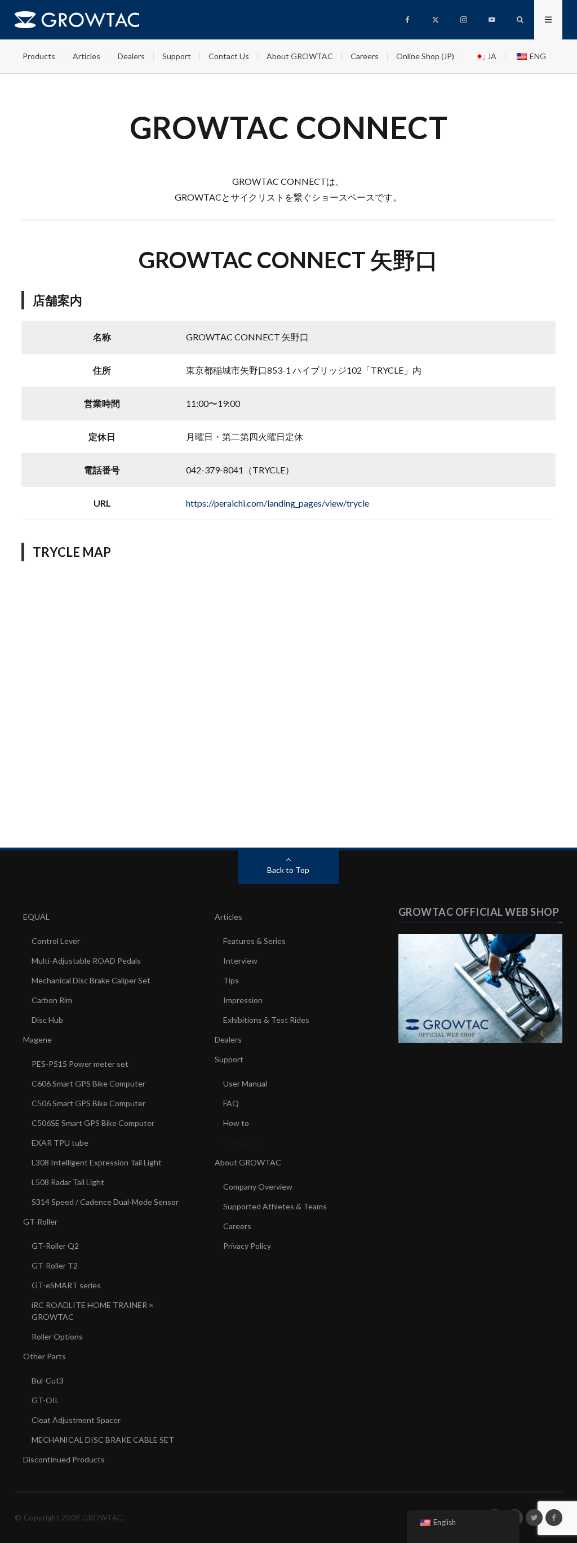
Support (176, 56)
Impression (243, 1000)
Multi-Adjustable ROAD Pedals (86, 960)
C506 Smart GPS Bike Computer (88, 1103)
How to (236, 1123)
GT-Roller (40, 1221)
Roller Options (57, 1336)
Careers (364, 56)
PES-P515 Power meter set (80, 1063)
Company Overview (257, 1186)
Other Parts (44, 1356)
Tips (231, 980)
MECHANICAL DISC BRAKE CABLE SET (103, 1439)
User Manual (245, 1083)
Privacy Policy (247, 1246)
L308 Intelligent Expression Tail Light (97, 1162)
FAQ (231, 1103)
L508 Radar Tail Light (68, 1182)
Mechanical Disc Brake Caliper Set (91, 980)
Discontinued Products (64, 1459)
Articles (86, 56)
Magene (37, 1039)
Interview (240, 960)
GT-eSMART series (66, 1285)
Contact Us (228, 56)
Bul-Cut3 (48, 1380)
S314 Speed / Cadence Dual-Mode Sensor (105, 1202)
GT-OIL (45, 1400)
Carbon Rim (52, 1000)
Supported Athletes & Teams (275, 1206)
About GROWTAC (300, 56)
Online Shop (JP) (425, 56)
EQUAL (36, 916)
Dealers (131, 56)
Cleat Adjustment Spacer (76, 1420)
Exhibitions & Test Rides (266, 1020)
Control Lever (56, 941)
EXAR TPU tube (60, 1142)
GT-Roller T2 (55, 1265)
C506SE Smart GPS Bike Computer (93, 1123)
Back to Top (288, 870)
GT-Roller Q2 (55, 1246)
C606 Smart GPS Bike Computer (88, 1083)
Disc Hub (47, 1020)
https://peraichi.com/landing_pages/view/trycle (277, 503)
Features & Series (254, 941)
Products (39, 56)
